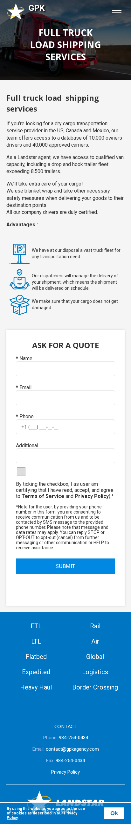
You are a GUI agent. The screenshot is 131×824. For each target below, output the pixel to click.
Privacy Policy (92, 496)
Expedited (36, 672)
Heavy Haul (36, 687)
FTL (36, 626)
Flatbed (36, 656)
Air (95, 641)
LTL (36, 641)
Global (95, 656)
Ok (114, 813)
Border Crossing (95, 687)
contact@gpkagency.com (65, 749)
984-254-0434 (65, 737)
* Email (23, 387)
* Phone (25, 416)
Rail (95, 626)
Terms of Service (43, 496)
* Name (24, 358)
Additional (27, 445)
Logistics (95, 672)
